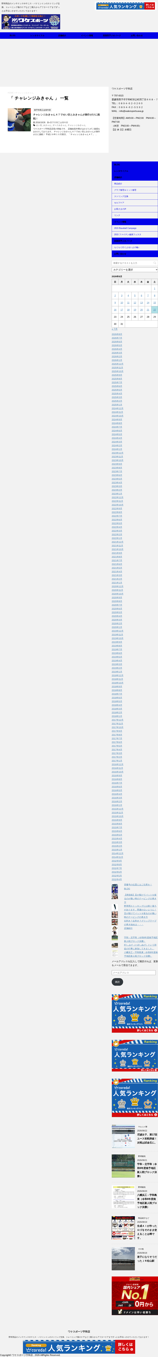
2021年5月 (117, 568)
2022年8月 (117, 512)
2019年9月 (117, 642)
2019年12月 (117, 631)
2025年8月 (117, 378)
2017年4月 (117, 749)
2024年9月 (117, 419)
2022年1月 (117, 538)
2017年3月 (117, 753)
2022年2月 (117, 534)
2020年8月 (117, 601)
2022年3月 (117, 531)
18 (128, 309)
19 (135, 309)
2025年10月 (117, 371)
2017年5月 (117, 746)
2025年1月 (117, 404)
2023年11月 (117, 456)
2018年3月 (117, 709)
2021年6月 (117, 564)
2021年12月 (117, 542)
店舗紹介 (62, 35)
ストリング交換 (121, 196)
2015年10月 (117, 816)
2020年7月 (117, 605)
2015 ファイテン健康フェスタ (127, 234)
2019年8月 (117, 646)
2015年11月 (117, 812)
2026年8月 (117, 334)
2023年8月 (117, 467)
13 (141, 302)
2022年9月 (117, 508)
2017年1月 (117, 760)
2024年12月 (117, 408)
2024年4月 (117, 438)
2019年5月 (117, 657)
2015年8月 (117, 824)
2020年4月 (117, 616)
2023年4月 (117, 482)
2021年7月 (117, 560)
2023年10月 (117, 460)
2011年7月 (117, 868)
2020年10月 (117, 594)
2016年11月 (117, 768)
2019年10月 (117, 638)
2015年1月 (117, 849)
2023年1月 (117, 493)
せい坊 (39, 125)
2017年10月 (117, 727)
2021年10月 (117, 549)
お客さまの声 (120, 209)
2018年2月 (117, 712)
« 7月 (115, 329)
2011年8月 (117, 864)
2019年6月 (117, 653)
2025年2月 (117, 401)
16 (115, 309)
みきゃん (47, 125)
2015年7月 (117, 827)
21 (148, 309)
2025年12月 (117, 364)
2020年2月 (117, 623)
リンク (117, 215)
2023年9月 (117, 464)
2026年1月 (117, 360)
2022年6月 (117, 519)
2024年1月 (117, 449)
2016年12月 (117, 764)
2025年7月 (117, 382)
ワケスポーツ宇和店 (79, 1331)
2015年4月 (117, 838)
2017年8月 (117, 735)
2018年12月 (117, 675)
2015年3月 (117, 842)
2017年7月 (117, 738)
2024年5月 (117, 434)
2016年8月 (117, 779)
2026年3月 (117, 353)
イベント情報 (87, 35)
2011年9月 (117, 861)
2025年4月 (117, 393)
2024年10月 (117, 416)
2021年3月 (117, 575)
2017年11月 (117, 723)
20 (141, 309)
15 (154, 302)
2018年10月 (117, 683)
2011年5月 (117, 875)
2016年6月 (117, 786)
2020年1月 (117, 627)
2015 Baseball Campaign (125, 228)
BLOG (12, 35)
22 (154, 309)
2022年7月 (117, 516)
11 (128, 302)
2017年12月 (117, 720)
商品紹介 (118, 183)
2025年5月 (117, 390)
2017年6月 (117, 742)
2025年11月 (117, 367)
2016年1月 (117, 805)
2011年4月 (117, 879)
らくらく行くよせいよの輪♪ (126, 247)
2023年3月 (117, 486)
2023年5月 (117, 479)
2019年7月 (117, 649)
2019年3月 (117, 664)
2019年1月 (117, 671)
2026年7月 (117, 338)
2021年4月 (117, 571)
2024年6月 (117, 430)
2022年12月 (117, 497)
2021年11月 (117, 545)
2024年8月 (117, 423)
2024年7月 (117, 427)
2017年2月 (117, 757)
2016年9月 (117, 775)
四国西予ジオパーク (112, 35)
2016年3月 (117, 798)
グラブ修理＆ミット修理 (125, 190)
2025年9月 (117, 375)
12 (135, 302)
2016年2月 (117, 801)
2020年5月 (117, 612)
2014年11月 (117, 857)
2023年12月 (117, 453)
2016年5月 (117, 790)
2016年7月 (117, 783)
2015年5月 (117, 835)
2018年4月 (117, 705)
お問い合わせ (137, 35)
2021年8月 (117, 557)
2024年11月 (117, 412)
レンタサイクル (37, 35)
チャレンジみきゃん (77, 125)
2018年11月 (117, 679)
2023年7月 (117, 471)
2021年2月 (117, 579)
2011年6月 (117, 872)
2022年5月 (117, 523)
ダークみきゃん (59, 125)
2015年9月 (117, 820)
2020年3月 (117, 620)
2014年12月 (117, 853)
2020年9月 (117, 597)
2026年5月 (117, 345)
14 (148, 302)
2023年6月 (117, 475)
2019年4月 (117, 660)
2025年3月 (117, 397)
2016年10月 (117, 772)
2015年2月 (117, 846)
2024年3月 (117, 442)
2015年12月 (117, 809)
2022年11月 (117, 501)
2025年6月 (117, 386)
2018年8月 (117, 690)
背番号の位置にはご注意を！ (138, 884)
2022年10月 (117, 505)
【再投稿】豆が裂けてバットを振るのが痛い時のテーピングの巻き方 (140, 898)
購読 (117, 982)
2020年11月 (117, 590)
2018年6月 (117, 697)
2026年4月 (117, 349)
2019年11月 (117, 634)
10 (122, 302)
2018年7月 (117, 694)
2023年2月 (117, 490)
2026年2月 (117, 356)
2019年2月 (117, 668)
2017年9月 (117, 731)
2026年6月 (117, 341)
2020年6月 (117, 608)
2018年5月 (117, 701)
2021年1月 (117, 582)
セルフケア (119, 202)
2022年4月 (117, 527)
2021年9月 (117, 553)
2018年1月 (117, 716)
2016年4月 (117, 794)
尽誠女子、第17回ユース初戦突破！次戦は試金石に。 (147, 1138)
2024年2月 (117, 445)
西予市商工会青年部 (59, 122)
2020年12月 (117, 586)
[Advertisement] (79, 62)
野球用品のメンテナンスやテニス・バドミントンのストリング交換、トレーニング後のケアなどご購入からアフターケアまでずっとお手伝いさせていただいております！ (79, 1337)
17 (122, 309)
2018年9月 (117, 686)
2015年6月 (117, 831)
